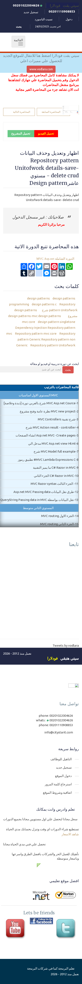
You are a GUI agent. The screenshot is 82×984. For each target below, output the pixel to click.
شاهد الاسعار (70, 834)
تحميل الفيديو (46, 133)
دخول (69, 19)
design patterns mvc (36, 316)
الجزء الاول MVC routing (57, 516)
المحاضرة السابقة (51, 111)
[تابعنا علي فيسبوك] (41, 921)
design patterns (38, 298)
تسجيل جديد (31, 12)
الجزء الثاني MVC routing (57, 524)
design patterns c (44, 304)
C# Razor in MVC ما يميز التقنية (54, 467)
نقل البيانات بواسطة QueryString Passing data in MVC (37, 500)
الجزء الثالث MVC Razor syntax (52, 483)
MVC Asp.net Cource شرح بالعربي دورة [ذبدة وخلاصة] (39, 403)
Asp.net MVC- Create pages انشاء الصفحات (45, 435)
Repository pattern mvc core (35, 333)
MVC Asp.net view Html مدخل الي (51, 443)
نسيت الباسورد (44, 19)
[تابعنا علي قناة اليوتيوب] (16, 929)
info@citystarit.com (58, 732)
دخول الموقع (63, 776)
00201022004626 (26, 5)
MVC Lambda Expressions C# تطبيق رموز (46, 459)
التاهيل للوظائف (61, 759)
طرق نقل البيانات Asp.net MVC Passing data (43, 492)
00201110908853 (62, 11)
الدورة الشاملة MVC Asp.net (55, 258)
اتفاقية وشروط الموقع (57, 792)
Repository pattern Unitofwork (52, 345)
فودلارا (52, 658)
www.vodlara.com (41, 69)
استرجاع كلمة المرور (58, 784)
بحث (68, 369)
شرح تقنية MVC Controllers (56, 419)
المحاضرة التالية (21, 111)
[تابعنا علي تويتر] (66, 929)
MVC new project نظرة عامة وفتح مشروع (47, 411)
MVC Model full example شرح (54, 451)
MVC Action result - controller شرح (50, 427)
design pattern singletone (56, 322)
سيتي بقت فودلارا (64, 5)
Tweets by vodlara (66, 645)
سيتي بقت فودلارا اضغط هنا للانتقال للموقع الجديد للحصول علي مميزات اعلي (41, 58)
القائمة (17, 42)
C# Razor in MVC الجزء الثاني (54, 475)
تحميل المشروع (20, 133)
